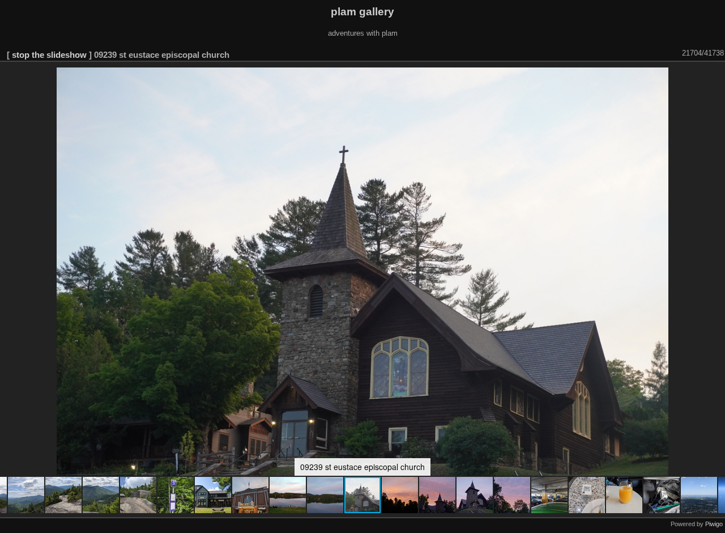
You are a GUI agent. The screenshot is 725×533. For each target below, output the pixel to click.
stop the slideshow (49, 55)
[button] (26, 495)
